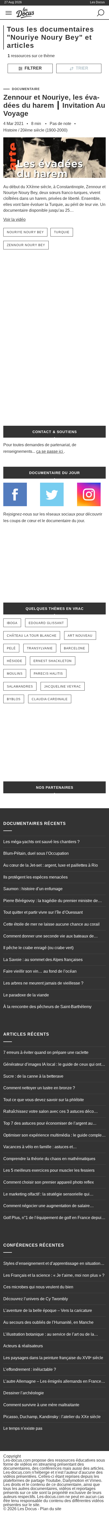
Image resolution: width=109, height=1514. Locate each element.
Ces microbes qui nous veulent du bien (38, 1287)
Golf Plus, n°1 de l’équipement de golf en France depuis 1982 (53, 1218)
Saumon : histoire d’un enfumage (33, 889)
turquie (61, 232)
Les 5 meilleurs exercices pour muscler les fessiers (49, 1170)
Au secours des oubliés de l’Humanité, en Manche (48, 1322)
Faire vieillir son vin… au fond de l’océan (40, 971)
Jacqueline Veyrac (62, 686)
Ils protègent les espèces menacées (35, 877)
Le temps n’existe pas (22, 1428)
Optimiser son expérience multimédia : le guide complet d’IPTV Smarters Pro (53, 1136)
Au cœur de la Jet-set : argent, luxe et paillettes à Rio (50, 865)
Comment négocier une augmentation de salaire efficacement (46, 1206)
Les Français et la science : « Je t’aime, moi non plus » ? (53, 1275)
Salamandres (20, 686)
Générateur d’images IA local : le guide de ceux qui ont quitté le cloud (52, 1065)
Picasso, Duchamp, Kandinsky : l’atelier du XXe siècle (52, 1417)
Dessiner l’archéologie (23, 1393)
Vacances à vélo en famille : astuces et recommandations (38, 1147)
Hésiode (14, 661)
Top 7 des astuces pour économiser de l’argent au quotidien (48, 1124)
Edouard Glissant (46, 623)
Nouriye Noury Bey (25, 232)
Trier (81, 68)
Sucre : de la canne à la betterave (33, 1076)
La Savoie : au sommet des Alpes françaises (43, 959)
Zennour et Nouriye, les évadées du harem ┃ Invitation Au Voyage (54, 105)
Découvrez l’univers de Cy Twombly (35, 1299)
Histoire (10, 130)
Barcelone (74, 648)
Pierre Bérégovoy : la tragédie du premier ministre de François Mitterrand (50, 901)
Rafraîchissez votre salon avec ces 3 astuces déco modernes (48, 1112)
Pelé (11, 648)
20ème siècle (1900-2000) (43, 130)
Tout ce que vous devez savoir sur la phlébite (43, 1100)
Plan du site (50, 1509)
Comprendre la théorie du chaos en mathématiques (49, 1159)
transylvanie (40, 648)
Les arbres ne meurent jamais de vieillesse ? (43, 983)
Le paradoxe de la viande (26, 995)
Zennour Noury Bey (26, 245)
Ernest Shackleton (52, 661)
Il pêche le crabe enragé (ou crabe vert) (38, 948)
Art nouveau (80, 635)
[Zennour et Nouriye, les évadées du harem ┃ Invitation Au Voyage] (54, 181)
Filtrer (33, 68)
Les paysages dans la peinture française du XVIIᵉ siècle (53, 1358)
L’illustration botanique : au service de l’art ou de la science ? (48, 1335)
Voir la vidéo (14, 219)
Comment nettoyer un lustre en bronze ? (39, 1088)
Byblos (14, 699)
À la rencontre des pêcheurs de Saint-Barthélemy (47, 1007)
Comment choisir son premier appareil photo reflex (48, 1182)
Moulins (15, 673)
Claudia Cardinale (50, 699)
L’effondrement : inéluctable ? (29, 1369)
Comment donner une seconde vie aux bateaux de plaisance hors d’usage (48, 937)
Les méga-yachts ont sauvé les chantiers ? (41, 842)
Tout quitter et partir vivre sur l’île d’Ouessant (43, 912)
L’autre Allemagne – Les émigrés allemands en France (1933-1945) (52, 1382)
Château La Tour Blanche (32, 635)
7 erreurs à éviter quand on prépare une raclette (45, 1052)
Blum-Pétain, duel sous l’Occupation (36, 853)
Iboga (12, 623)
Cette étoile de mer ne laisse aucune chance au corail (51, 924)
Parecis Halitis (48, 673)
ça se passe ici (49, 451)
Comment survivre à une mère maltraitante (41, 1405)
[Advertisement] (54, 335)
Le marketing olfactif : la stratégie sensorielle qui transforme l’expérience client (46, 1195)
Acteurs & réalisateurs (23, 1346)
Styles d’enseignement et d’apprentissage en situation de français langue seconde (51, 1264)
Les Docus (27, 1509)
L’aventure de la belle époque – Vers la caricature (47, 1310)
